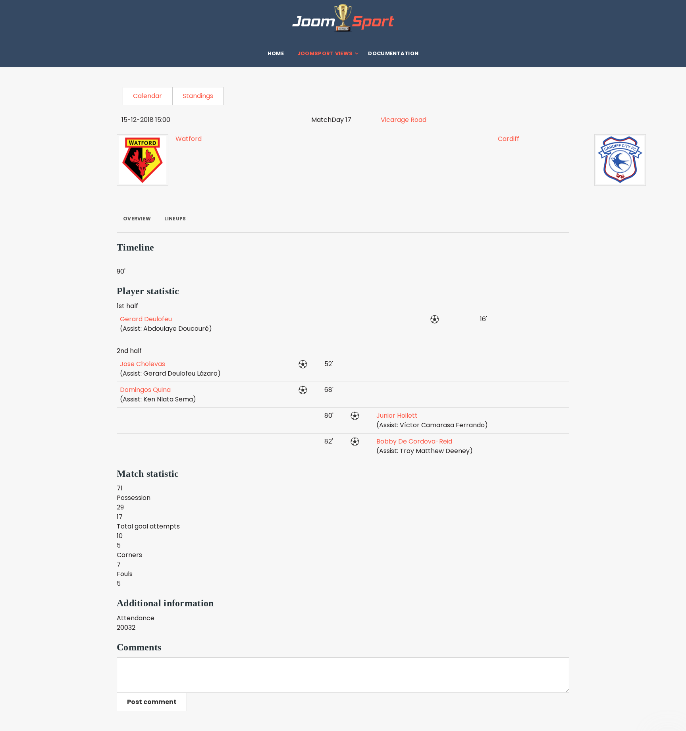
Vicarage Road (403, 119)
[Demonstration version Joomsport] (343, 18)
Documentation (393, 53)
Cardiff (508, 138)
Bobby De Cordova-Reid (414, 441)
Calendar (147, 95)
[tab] (137, 219)
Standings (198, 95)
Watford (188, 138)
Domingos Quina (145, 389)
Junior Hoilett (397, 415)
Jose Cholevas (142, 363)
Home (276, 53)
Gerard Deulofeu (146, 319)
